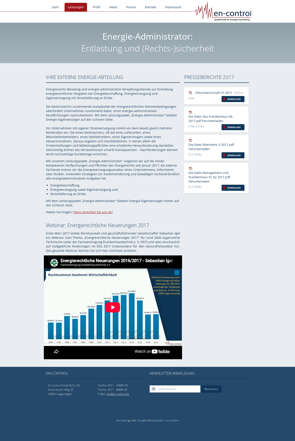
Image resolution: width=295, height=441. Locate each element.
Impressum (173, 7)
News (113, 7)
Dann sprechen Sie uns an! (93, 212)
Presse (131, 7)
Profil (96, 7)
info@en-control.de (117, 394)
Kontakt (150, 7)
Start (55, 7)
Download (234, 99)
